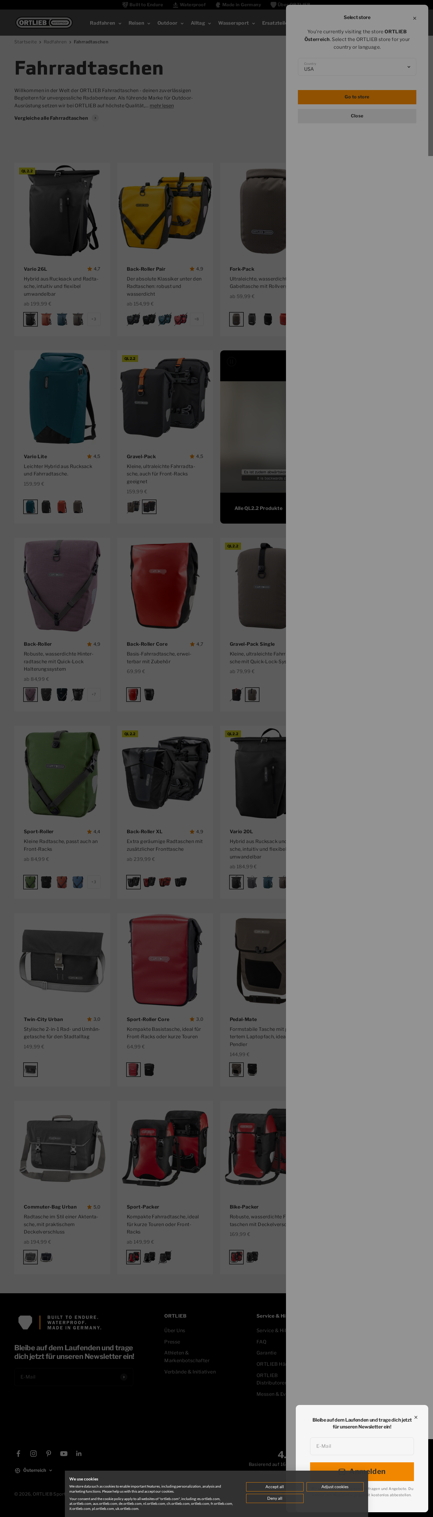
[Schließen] (416, 1417)
